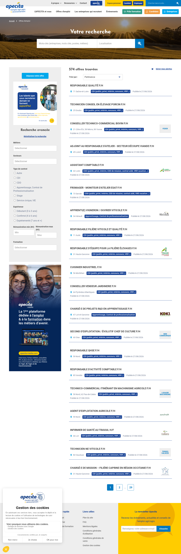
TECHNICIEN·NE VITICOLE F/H (87, 448)
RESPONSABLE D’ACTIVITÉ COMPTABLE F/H (95, 369)
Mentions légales (90, 526)
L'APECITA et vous (43, 11)
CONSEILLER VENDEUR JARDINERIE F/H (93, 286)
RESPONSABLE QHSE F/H (84, 350)
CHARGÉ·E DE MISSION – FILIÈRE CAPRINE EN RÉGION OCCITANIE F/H (110, 467)
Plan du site (88, 518)
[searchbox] (159, 3)
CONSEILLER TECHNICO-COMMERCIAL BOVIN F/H (99, 123)
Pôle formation (134, 11)
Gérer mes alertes (164, 69)
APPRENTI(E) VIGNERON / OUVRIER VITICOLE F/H (98, 210)
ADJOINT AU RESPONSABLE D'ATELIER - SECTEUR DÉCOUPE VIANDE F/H (112, 146)
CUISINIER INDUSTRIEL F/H (86, 267)
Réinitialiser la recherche (35, 136)
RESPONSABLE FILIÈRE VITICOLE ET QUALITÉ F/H (98, 229)
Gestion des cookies (91, 545)
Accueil (12, 21)
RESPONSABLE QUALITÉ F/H (86, 85)
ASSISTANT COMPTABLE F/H (87, 164)
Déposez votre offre (35, 76)
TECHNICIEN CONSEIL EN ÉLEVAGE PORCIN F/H (97, 104)
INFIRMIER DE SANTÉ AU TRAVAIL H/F (92, 429)
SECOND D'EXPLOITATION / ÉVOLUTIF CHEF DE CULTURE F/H (105, 331)
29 (130, 487)
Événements (112, 11)
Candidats (154, 11)
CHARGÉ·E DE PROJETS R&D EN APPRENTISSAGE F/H (101, 308)
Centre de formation (65, 526)
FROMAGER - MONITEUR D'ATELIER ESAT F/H (96, 187)
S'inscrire (163, 529)
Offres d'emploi (63, 11)
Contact (83, 3)
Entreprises (172, 11)
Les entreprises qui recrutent (88, 11)
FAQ (84, 522)
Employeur (138, 3)
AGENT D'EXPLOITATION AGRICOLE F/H (92, 410)
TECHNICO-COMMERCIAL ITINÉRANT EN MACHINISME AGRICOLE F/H (110, 388)
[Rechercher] (177, 3)
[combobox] (116, 43)
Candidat (127, 3)
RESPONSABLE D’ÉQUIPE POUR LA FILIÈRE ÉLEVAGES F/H (103, 248)
